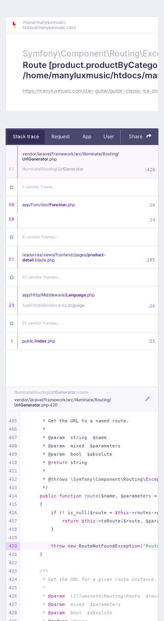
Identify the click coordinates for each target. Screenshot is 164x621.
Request (60, 136)
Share (136, 136)
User (108, 136)
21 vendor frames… (41, 323)
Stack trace (26, 136)
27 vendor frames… (41, 277)
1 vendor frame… (39, 187)
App (86, 136)
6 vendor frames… (40, 237)
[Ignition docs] (17, 25)
